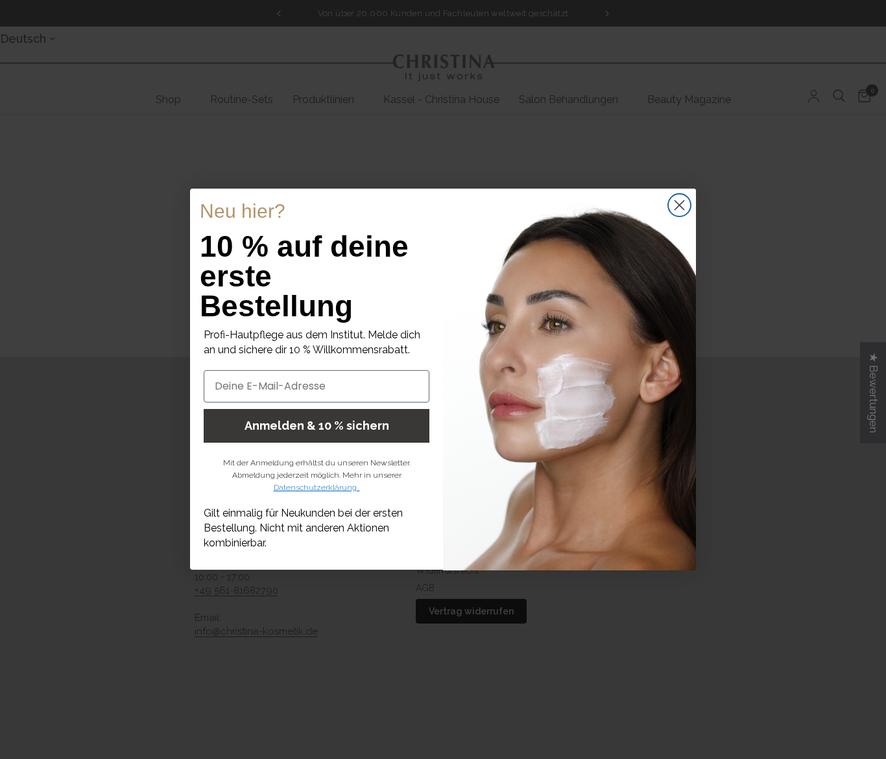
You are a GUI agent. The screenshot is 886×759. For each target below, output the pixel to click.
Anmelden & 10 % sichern (317, 425)
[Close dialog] (679, 205)
